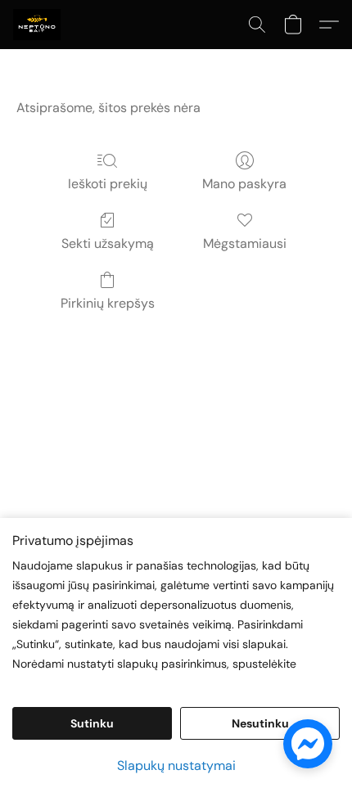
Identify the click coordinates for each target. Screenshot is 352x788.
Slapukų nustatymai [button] (176, 765)
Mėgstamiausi (245, 243)
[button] (38, 24)
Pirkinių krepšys (108, 303)
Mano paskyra (244, 183)
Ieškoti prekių (107, 183)
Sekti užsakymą (107, 243)
